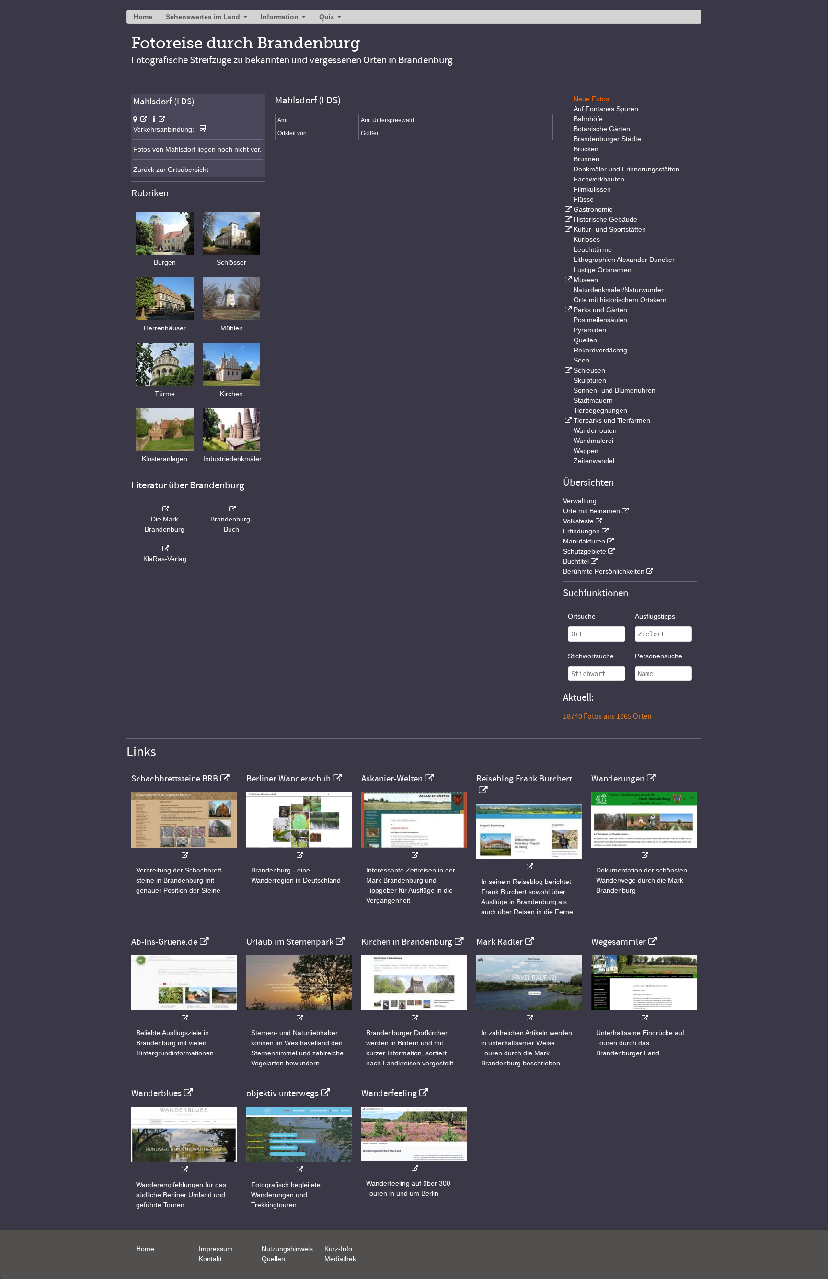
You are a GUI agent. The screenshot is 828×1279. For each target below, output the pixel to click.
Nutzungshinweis (287, 1249)
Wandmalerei (593, 440)
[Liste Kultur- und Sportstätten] (567, 229)
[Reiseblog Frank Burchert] (529, 862)
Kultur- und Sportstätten (610, 229)
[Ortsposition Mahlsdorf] (140, 119)
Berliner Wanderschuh (288, 778)
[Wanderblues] (184, 1165)
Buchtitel (576, 561)
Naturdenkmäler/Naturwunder (619, 290)
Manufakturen (584, 541)
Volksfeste (578, 521)
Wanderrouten (595, 430)
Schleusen (589, 370)
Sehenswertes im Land (203, 17)
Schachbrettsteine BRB (174, 778)
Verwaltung (580, 501)
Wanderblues (156, 1093)
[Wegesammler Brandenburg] (644, 1013)
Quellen (585, 340)
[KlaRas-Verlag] (165, 548)
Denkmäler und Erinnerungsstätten (626, 169)
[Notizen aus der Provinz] (529, 1013)
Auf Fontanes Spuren (606, 109)
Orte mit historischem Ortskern (620, 300)
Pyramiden (590, 330)
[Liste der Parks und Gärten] (567, 310)
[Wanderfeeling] (414, 1163)
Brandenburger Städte (607, 139)
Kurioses (587, 239)
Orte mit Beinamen (591, 511)
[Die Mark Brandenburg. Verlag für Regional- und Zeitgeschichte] (165, 509)
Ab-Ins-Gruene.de (164, 942)
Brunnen (586, 159)
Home (143, 17)
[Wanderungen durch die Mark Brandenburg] (644, 850)
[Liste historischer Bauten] (567, 219)
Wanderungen (617, 778)
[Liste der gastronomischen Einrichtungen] (567, 209)
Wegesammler (618, 942)
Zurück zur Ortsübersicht (170, 169)
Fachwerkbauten (599, 179)
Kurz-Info (338, 1249)
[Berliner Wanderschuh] (299, 850)
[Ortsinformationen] (159, 119)
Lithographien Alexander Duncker (624, 259)
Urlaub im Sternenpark (290, 942)
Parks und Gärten (600, 310)
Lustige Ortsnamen (603, 269)
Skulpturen (590, 380)
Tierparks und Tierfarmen (612, 420)
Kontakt (210, 1259)
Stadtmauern (593, 400)
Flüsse (584, 199)
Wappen (586, 450)
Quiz (326, 17)
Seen (581, 360)
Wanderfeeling (389, 1093)
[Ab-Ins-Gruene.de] (184, 1013)
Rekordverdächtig (600, 350)
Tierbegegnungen (600, 410)
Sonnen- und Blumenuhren (615, 390)
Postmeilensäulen (600, 320)
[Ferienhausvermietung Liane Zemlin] (299, 1013)
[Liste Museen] (567, 279)
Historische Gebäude (605, 219)
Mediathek (340, 1259)
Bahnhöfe (588, 119)
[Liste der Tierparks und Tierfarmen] (567, 420)
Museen (586, 279)
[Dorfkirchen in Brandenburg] (414, 1013)
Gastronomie (593, 209)
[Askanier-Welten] (414, 850)
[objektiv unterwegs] (299, 1165)
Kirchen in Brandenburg (406, 942)
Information (280, 17)
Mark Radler (499, 942)
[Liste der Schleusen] (567, 370)
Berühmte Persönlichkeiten (603, 571)
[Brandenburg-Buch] (232, 509)
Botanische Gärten (602, 129)
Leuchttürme (593, 249)
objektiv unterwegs (282, 1093)
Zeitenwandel (594, 460)
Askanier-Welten (392, 778)
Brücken (586, 149)
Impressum (216, 1249)
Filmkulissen (592, 189)
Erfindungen (581, 531)
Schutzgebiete (584, 551)
